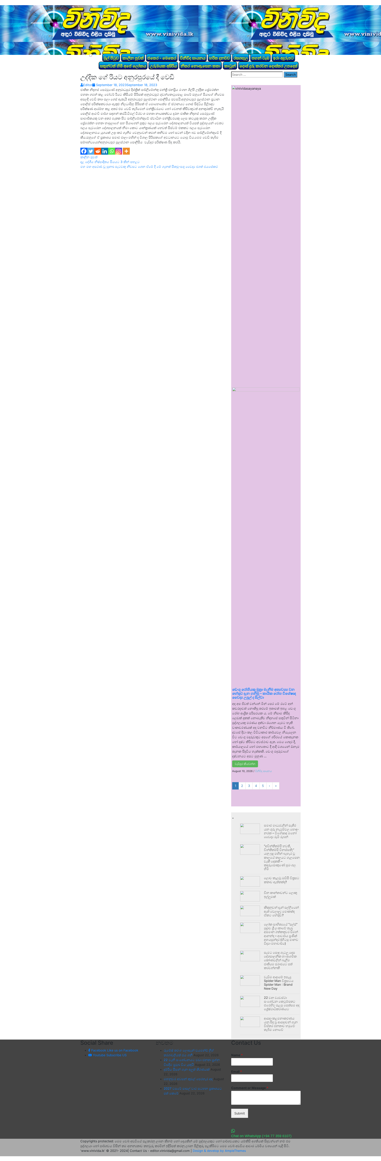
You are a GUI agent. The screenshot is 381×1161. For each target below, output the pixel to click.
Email (236, 1072)
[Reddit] (97, 151)
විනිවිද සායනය (192, 58)
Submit (239, 1113)
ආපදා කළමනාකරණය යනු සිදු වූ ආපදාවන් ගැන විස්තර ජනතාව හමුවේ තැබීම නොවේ (281, 1024)
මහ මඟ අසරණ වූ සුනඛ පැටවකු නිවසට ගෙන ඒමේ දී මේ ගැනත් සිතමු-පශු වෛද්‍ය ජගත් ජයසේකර (149, 167)
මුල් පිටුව (111, 58)
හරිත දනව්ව (219, 58)
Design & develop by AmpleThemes (219, 1151)
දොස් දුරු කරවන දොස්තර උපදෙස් (268, 66)
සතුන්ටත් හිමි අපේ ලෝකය (123, 66)
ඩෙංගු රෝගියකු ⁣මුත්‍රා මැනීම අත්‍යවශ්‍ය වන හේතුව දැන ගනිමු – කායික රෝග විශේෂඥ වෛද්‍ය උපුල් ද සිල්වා (264, 693)
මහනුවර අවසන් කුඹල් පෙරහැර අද (188, 1079)
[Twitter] (90, 151)
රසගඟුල (241, 58)
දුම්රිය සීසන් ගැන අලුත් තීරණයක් (187, 1069)
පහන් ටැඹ (260, 58)
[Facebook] (83, 151)
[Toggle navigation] (90, 48)
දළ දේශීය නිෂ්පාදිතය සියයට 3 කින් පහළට (110, 162)
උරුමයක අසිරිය (163, 66)
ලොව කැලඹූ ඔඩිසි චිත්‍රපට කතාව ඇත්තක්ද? (281, 880)
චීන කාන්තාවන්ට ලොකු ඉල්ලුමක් (280, 894)
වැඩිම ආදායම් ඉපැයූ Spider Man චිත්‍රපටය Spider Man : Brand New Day (278, 982)
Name (237, 1055)
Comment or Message (249, 1088)
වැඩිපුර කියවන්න (245, 763)
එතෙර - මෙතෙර (161, 58)
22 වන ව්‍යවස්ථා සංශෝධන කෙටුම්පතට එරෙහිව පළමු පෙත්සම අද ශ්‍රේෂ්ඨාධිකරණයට (281, 1003)
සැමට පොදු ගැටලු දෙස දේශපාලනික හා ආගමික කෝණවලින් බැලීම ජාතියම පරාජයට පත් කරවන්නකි (280, 960)
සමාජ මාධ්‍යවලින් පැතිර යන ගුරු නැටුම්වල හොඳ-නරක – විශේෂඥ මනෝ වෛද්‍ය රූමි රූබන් (281, 831)
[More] (126, 151)
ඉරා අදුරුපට (283, 58)
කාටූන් (230, 66)
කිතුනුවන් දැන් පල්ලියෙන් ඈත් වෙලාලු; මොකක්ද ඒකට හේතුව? (281, 911)
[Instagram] (118, 151)
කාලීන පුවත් (133, 58)
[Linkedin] (104, 151)
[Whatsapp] (111, 151)
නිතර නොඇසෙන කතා (200, 66)
